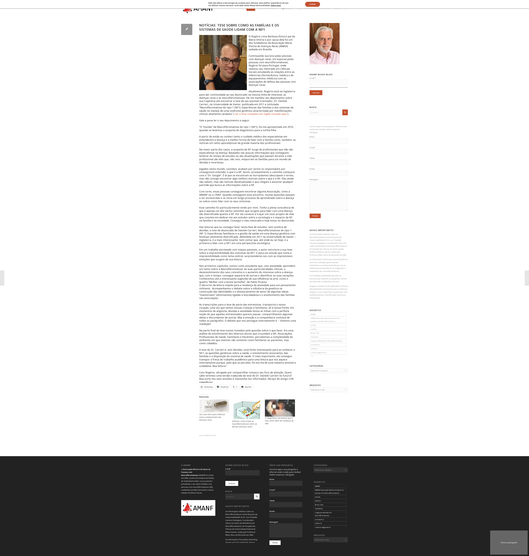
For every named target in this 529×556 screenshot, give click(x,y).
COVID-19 (314, 349)
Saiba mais (276, 5)
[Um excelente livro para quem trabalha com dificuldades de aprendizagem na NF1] (2, 278)
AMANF (313, 314)
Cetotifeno (315, 337)
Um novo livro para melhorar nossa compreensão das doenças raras (212, 417)
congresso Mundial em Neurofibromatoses (326, 341)
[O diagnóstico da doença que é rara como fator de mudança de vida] (280, 408)
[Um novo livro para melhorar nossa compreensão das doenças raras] (214, 406)
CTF (312, 356)
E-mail (313, 78)
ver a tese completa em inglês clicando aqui (261, 114)
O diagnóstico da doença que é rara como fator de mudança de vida (279, 421)
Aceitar (312, 4)
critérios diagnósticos (318, 352)
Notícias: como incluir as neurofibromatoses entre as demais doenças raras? (244, 424)
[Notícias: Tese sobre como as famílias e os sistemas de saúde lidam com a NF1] (186, 29)
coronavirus (315, 345)
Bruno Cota (315, 333)
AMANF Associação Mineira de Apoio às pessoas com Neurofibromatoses (325, 319)
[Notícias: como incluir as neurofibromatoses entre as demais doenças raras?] (247, 409)
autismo (314, 329)
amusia (313, 325)
